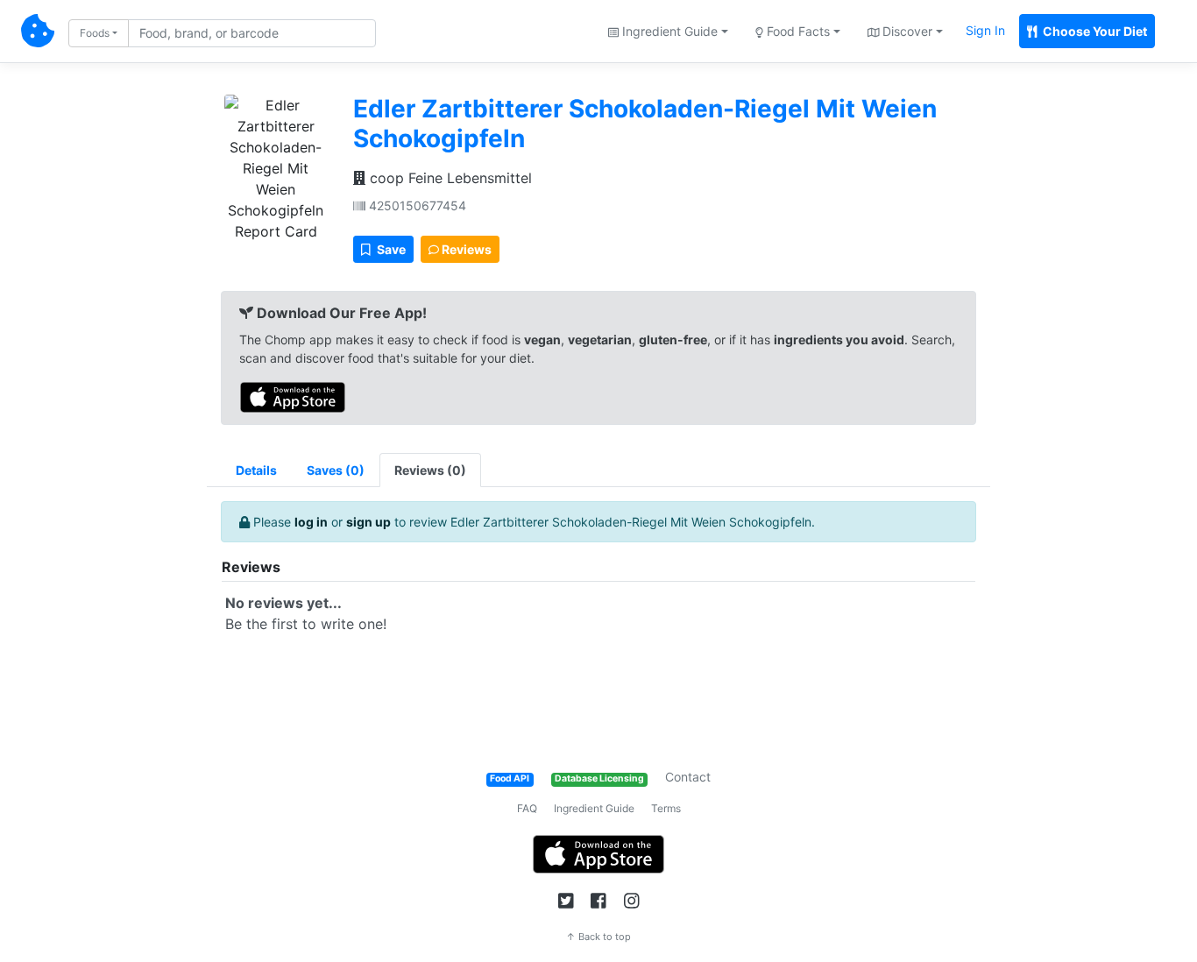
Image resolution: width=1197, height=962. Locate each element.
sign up (368, 521)
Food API (509, 778)
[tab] (335, 470)
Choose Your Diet (1093, 31)
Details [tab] (256, 470)
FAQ (527, 808)
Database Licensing (599, 778)
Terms (666, 808)
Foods (95, 32)
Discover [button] (905, 31)
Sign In (985, 30)
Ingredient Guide (594, 808)
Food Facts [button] (796, 31)
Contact (688, 776)
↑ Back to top (598, 936)
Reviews (465, 249)
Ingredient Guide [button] (668, 31)
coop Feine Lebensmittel (448, 178)
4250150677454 (415, 205)
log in (311, 521)
